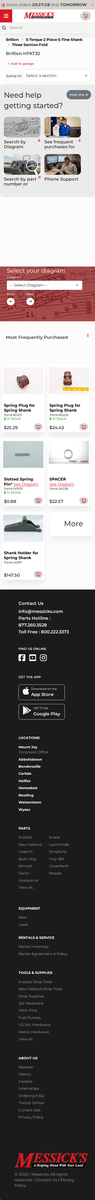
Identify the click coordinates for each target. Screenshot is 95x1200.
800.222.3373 (55, 632)
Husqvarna (28, 880)
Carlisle (25, 773)
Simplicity (57, 851)
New (23, 917)
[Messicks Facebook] (22, 658)
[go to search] (39, 182)
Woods (55, 873)
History (25, 1074)
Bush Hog (27, 859)
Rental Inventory (34, 946)
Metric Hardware (34, 1032)
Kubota (25, 837)
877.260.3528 (33, 625)
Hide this (78, 95)
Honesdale (28, 788)
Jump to (14, 76)
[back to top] (87, 335)
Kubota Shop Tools (35, 981)
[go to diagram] (22, 127)
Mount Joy (28, 747)
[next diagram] (30, 301)
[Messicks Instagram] (43, 658)
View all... (27, 887)
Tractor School (31, 1102)
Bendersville (30, 766)
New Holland (30, 844)
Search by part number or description (20, 182)
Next (30, 294)
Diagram (14, 277)
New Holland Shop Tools (40, 989)
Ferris (24, 873)
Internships (29, 1088)
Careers (25, 1081)
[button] (85, 15)
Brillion (12, 39)
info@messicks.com (41, 611)
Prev (11, 294)
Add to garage (22, 63)
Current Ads (29, 1110)
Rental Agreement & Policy (43, 953)
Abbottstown (30, 759)
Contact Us (46, 1180)
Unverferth (59, 866)
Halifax (25, 781)
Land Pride (59, 844)
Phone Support (61, 179)
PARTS (24, 828)
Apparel (26, 1067)
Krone (54, 837)
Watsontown (30, 802)
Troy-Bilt (56, 859)
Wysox (24, 809)
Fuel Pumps (30, 1017)
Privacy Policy (31, 1117)
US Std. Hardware (34, 1024)
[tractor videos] (32, 658)
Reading (26, 795)
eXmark (26, 866)
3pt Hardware (31, 1003)
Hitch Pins (28, 1010)
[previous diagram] (11, 301)
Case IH (25, 851)
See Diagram (26, 484)
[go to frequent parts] (79, 145)
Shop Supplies (31, 996)
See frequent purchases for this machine (59, 145)
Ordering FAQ (31, 1095)
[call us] (62, 164)
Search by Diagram (15, 144)
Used (23, 924)
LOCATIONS (29, 738)
